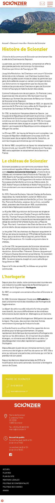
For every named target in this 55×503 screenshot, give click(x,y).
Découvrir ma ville (18, 43)
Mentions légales (11, 480)
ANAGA (6, 490)
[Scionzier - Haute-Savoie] (15, 4)
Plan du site (8, 476)
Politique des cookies (13, 487)
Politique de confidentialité (16, 483)
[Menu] (50, 3)
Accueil (5, 43)
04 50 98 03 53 (17, 386)
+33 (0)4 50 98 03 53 (21, 427)
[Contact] (42, 4)
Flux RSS (7, 473)
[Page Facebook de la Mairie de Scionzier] (10, 455)
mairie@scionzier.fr (19, 391)
